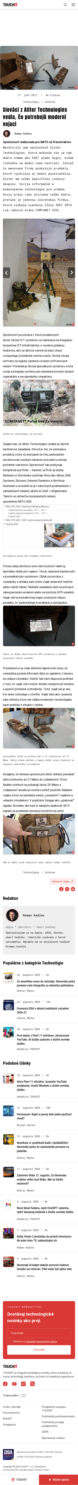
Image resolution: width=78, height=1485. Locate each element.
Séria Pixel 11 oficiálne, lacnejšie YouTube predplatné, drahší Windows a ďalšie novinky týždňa (43, 1086)
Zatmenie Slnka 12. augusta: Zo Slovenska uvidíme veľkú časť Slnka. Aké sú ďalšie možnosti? (41, 1179)
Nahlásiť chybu (61, 881)
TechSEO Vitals (41, 1470)
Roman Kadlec (23, 133)
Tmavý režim (11, 1395)
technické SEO (12, 1470)
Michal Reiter (26, 1125)
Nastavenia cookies (53, 1438)
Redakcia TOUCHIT (28, 1049)
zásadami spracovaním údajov (41, 1341)
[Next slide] (71, 272)
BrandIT (7, 1418)
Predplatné (9, 1424)
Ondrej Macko (25, 991)
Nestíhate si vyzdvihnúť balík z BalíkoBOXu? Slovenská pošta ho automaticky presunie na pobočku (43, 1147)
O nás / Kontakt (12, 1406)
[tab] (35, 324)
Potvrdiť (39, 1350)
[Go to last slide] (6, 272)
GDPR (45, 1431)
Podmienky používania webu (58, 1416)
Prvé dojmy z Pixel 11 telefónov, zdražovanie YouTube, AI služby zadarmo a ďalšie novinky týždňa (43, 1039)
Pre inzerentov (11, 1412)
